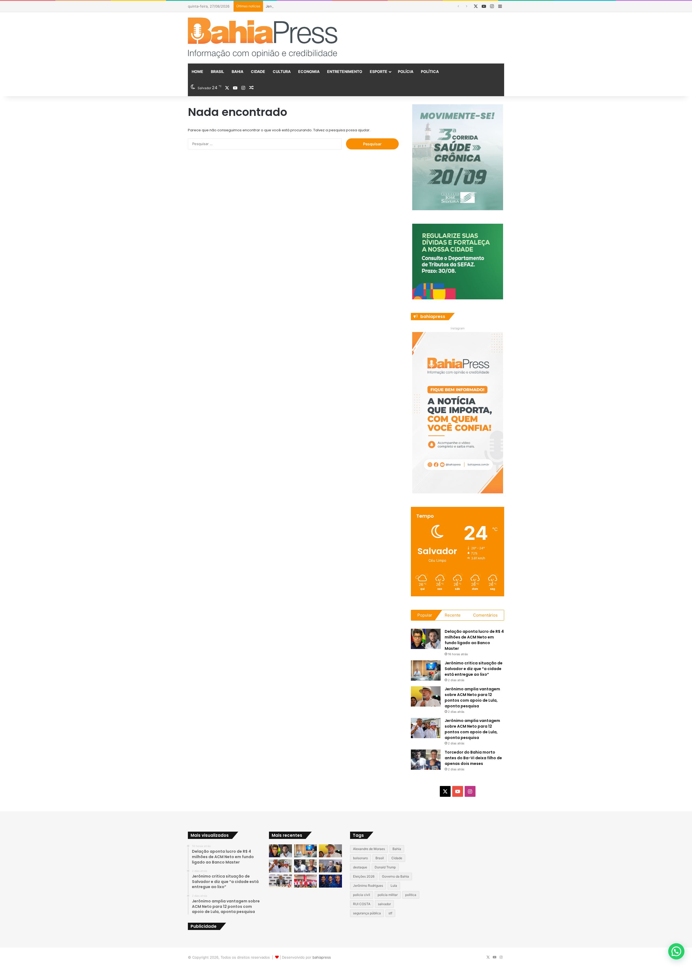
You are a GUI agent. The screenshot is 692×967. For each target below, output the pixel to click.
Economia (309, 71)
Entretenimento (344, 71)
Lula (394, 886)
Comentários (485, 615)
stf (390, 913)
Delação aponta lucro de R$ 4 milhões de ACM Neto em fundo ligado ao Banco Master (474, 640)
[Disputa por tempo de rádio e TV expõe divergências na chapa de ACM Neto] (330, 881)
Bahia (237, 71)
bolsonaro (360, 858)
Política (430, 71)
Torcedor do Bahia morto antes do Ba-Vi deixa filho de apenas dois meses (473, 757)
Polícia (405, 71)
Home (197, 71)
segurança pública (367, 913)
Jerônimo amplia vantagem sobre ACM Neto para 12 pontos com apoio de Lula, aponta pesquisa (347, 6)
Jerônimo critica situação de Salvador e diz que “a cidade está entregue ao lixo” (474, 668)
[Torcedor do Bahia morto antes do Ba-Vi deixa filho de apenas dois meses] (426, 759)
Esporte (378, 71)
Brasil (217, 71)
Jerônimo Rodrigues (368, 886)
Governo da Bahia (395, 876)
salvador (384, 904)
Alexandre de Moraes (369, 849)
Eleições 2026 (363, 876)
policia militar (388, 895)
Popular (424, 615)
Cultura (282, 71)
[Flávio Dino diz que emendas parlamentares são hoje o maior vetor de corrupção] (330, 865)
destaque (360, 867)
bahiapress (321, 957)
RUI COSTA (361, 904)
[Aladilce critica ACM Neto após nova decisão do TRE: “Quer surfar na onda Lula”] (305, 881)
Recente (453, 615)
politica (410, 895)
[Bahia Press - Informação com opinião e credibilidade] (263, 38)
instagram (458, 328)
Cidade (258, 71)
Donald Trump (385, 867)
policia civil (361, 895)
